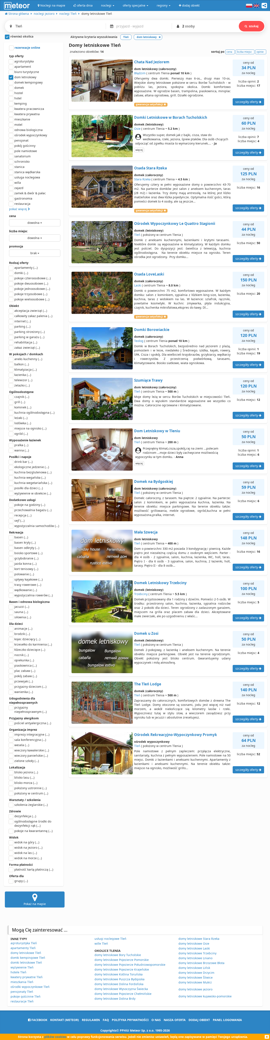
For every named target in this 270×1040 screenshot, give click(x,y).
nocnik (21, 655)
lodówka (22, 423)
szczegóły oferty (247, 102)
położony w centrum (31, 793)
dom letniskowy (25, 77)
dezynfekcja (25, 816)
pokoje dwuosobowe (31, 283)
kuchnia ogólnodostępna (34, 413)
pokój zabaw (25, 676)
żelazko (22, 385)
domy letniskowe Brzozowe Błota (201, 963)
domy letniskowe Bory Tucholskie (117, 955)
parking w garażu (29, 337)
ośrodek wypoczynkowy (30, 135)
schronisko (22, 161)
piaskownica (25, 665)
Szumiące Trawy (148, 380)
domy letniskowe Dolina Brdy (114, 999)
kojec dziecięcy (27, 639)
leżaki (20, 418)
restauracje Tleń (22, 1001)
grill (19, 402)
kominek (22, 407)
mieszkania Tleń (22, 982)
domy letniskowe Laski (194, 948)
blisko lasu (24, 777)
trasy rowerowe (27, 585)
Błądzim (140, 73)
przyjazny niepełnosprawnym (30, 709)
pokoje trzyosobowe (30, 294)
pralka (21, 445)
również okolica (21, 36)
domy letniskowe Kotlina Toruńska (118, 974)
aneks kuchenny (28, 359)
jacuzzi (21, 607)
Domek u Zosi (146, 633)
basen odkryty (26, 548)
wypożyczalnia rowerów (33, 595)
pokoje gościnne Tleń (25, 996)
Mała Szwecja (146, 532)
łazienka (22, 375)
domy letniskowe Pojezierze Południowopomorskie (129, 965)
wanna (21, 450)
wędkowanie (25, 590)
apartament (22, 67)
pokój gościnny (24, 146)
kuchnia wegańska (30, 477)
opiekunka (24, 660)
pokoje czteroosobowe (32, 278)
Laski (137, 285)
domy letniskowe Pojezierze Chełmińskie (122, 994)
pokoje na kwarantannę (33, 831)
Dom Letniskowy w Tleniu (157, 430)
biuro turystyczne (26, 72)
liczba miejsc (18, 231)
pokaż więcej (18, 209)
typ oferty (16, 56)
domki (21, 273)
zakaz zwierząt (27, 348)
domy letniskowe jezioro (195, 989)
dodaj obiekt (199, 1020)
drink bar (23, 462)
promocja (16, 246)
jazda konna (25, 564)
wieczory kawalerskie (31, 750)
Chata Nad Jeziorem (151, 61)
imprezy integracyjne (31, 734)
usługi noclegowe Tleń (110, 939)
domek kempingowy (28, 82)
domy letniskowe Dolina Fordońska (118, 984)
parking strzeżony (29, 332)
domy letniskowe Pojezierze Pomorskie (121, 960)
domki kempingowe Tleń (28, 958)
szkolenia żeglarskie (31, 805)
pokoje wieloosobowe (31, 299)
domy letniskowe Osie (193, 943)
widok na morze (28, 858)
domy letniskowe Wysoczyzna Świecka (121, 989)
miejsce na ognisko (30, 428)
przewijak (23, 681)
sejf (19, 521)
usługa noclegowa (27, 177)
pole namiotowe (25, 151)
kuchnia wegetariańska (33, 483)
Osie (137, 129)
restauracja (22, 204)
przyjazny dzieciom (30, 687)
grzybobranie (26, 558)
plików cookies (55, 1037)
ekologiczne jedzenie (31, 467)
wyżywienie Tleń (22, 967)
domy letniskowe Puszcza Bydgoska (119, 979)
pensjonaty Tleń (22, 992)
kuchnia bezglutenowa (32, 472)
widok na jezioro (28, 848)
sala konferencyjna (30, 740)
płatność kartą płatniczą (33, 869)
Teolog (138, 341)
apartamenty (26, 268)
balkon (21, 364)
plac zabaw (24, 671)
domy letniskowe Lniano (195, 958)
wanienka (23, 692)
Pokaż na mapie (35, 904)
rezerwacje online (27, 48)
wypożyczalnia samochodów (36, 526)
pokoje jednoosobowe (32, 289)
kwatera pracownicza (29, 109)
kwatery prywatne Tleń (27, 977)
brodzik (22, 634)
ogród (21, 434)
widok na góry (26, 842)
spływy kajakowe (28, 579)
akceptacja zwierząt (30, 311)
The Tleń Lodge (147, 684)
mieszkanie (22, 119)
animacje (23, 629)
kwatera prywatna (27, 114)
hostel (18, 93)
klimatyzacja (25, 369)
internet (22, 321)
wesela (21, 745)
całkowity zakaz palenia (33, 316)
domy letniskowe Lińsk (194, 968)
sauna (21, 612)
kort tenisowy (26, 569)
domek (19, 88)
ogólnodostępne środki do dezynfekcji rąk (32, 823)
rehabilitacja (25, 342)
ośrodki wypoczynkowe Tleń (30, 987)
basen (21, 537)
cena (12, 216)
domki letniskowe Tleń (26, 962)
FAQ (106, 1020)
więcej (139, 150)
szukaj (253, 26)
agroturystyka (24, 61)
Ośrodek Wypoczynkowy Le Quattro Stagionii (174, 223)
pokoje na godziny (29, 505)
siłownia (22, 617)
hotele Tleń (18, 972)
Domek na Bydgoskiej (153, 481)
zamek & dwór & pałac (30, 193)
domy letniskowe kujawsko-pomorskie (205, 996)
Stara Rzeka (142, 179)
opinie (260, 52)
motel (18, 125)
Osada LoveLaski (149, 274)
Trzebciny (141, 594)
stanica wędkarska (27, 172)
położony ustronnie (30, 788)
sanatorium (22, 156)
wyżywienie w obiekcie (32, 493)
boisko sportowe (28, 553)
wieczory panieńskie (31, 756)
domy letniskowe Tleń (26, 953)
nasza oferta (175, 1020)
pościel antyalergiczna (32, 723)
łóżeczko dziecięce (29, 650)
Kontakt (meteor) (64, 1020)
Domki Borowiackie (151, 329)
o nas (156, 1020)
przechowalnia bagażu (32, 510)
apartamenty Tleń (23, 948)
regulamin (91, 1020)
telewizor (23, 380)
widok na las (25, 853)
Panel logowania (227, 1020)
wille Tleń (101, 943)
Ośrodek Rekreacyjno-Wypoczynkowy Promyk (175, 734)
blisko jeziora (26, 772)
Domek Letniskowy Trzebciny (160, 582)
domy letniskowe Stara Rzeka (198, 939)
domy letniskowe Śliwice (195, 977)
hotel (18, 98)
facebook (39, 1020)
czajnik (21, 397)
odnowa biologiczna (28, 130)
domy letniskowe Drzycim (196, 973)
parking (22, 326)
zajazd (18, 188)
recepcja (22, 515)
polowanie (24, 574)
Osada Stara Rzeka (150, 168)
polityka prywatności (130, 1020)
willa (17, 183)
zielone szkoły (26, 761)
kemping (20, 103)
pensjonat (21, 140)
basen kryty (25, 542)
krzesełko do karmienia (33, 644)
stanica (19, 167)
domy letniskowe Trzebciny (197, 953)
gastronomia (23, 198)
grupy (21, 881)
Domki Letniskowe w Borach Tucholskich (170, 117)
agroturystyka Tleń (24, 943)
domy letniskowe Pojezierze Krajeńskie (121, 969)
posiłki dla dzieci (28, 488)
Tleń (137, 235)
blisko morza (25, 783)
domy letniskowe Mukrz (195, 982)
